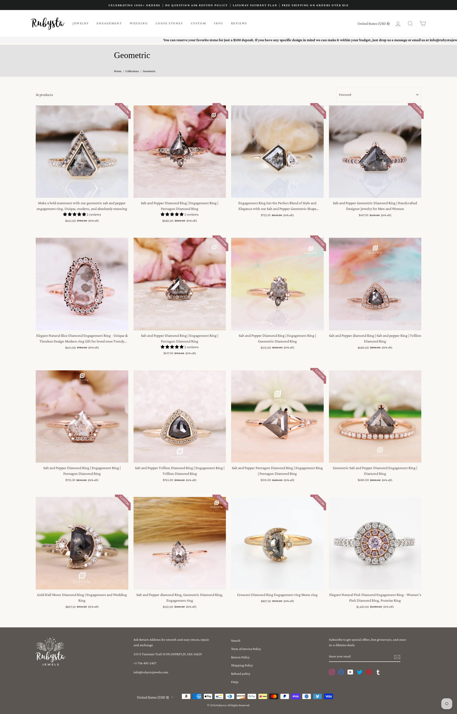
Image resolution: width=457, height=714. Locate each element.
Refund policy (240, 673)
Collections (132, 71)
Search (235, 640)
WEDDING (139, 23)
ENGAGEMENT (109, 23)
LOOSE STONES (169, 23)
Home (117, 71)
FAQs (234, 682)
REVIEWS (239, 23)
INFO (218, 23)
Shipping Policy (242, 665)
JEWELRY (81, 23)
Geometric (149, 71)
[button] (75, 214)
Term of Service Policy (246, 649)
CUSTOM (198, 23)
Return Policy (240, 657)
